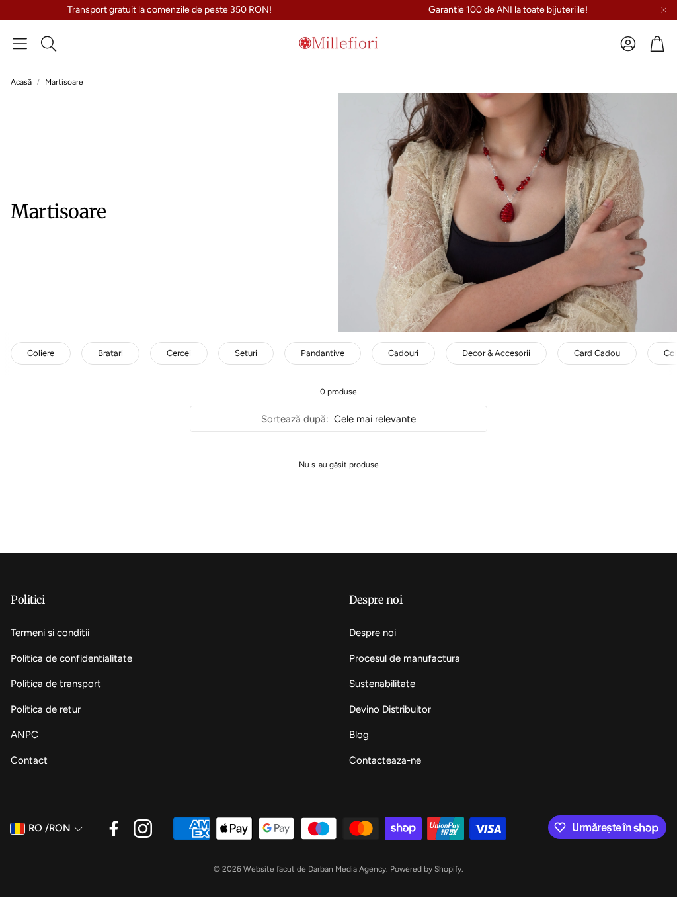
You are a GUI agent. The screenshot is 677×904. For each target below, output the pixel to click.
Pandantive (322, 353)
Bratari (110, 353)
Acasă (21, 82)
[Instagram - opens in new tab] (143, 828)
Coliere (40, 353)
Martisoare (64, 82)
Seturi (246, 353)
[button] (20, 43)
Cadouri (403, 353)
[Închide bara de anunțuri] (664, 10)
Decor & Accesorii (496, 353)
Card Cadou (597, 353)
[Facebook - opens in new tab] (113, 828)
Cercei (179, 353)
